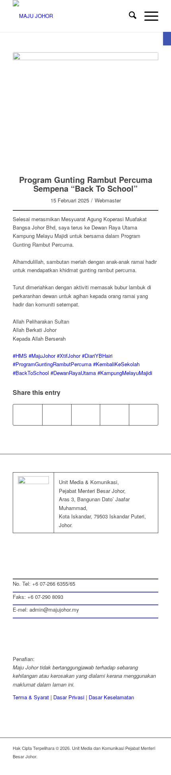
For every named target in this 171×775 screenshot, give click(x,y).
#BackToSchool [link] (31, 373)
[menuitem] (128, 16)
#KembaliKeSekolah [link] (116, 364)
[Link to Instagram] (114, 414)
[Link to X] (116, 765)
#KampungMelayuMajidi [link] (124, 373)
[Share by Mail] (86, 414)
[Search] (128, 16)
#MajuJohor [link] (42, 355)
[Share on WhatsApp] (57, 414)
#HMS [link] (20, 355)
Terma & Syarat (31, 697)
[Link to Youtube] (152, 765)
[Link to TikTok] (143, 414)
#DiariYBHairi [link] (97, 355)
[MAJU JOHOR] (71, 16)
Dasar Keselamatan (111, 697)
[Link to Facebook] (105, 765)
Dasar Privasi (68, 697)
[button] (167, 38)
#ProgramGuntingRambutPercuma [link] (52, 364)
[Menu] (147, 16)
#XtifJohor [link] (68, 355)
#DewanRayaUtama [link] (73, 373)
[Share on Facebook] (27, 414)
